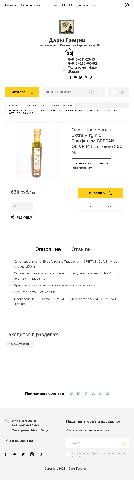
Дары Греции (67, 40)
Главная (10, 5)
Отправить (123, 443)
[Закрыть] (98, 4)
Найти (91, 92)
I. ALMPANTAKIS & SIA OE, (91, 163)
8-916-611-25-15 (81, 59)
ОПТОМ (67, 5)
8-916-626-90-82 (82, 63)
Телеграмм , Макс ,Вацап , (32, 430)
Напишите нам (31, 5)
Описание (48, 249)
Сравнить (41, 207)
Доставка (83, 5)
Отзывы (51, 5)
